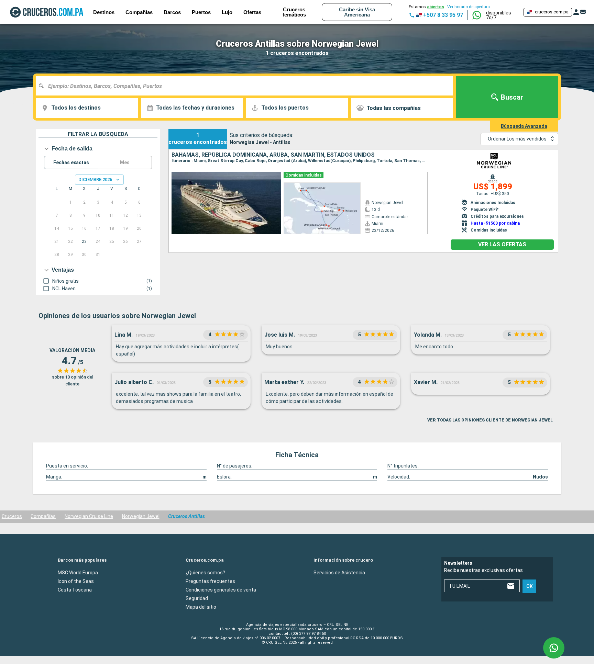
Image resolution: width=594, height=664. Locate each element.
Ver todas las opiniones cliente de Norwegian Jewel (490, 420)
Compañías (43, 516)
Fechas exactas (71, 162)
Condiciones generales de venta (221, 590)
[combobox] (247, 85)
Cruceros (12, 516)
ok (529, 586)
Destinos (103, 12)
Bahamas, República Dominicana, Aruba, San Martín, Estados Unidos (273, 155)
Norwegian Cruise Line (89, 516)
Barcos (172, 12)
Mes (125, 162)
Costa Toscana (75, 590)
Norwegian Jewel (141, 516)
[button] (502, 15)
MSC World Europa (78, 572)
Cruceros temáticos (294, 12)
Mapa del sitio (201, 607)
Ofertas (252, 12)
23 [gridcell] (84, 241)
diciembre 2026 (95, 179)
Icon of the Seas (76, 581)
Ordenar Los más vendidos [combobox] (517, 139)
